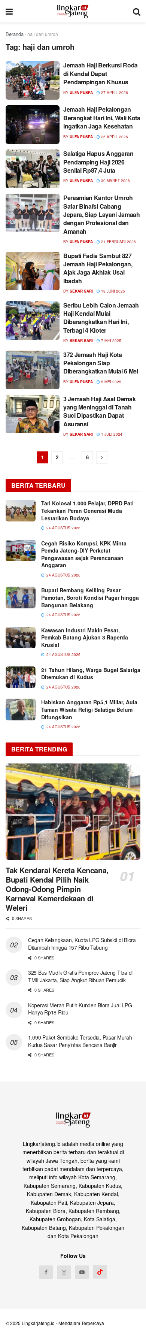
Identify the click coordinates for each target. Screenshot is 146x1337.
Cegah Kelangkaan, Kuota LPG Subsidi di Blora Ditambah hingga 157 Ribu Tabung (82, 943)
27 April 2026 (114, 92)
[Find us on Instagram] (64, 1272)
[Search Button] (136, 11)
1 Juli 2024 (111, 434)
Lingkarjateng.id (38, 1323)
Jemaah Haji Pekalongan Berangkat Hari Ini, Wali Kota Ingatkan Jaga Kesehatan (101, 117)
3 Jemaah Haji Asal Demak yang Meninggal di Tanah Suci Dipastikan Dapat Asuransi (99, 411)
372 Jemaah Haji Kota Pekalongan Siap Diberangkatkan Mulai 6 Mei (100, 363)
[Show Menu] (9, 11)
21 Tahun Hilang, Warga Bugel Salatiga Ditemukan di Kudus (90, 673)
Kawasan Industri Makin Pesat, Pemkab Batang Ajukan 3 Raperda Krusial (84, 637)
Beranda (15, 33)
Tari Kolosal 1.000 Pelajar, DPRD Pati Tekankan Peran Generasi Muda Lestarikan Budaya (87, 510)
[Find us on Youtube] (82, 1272)
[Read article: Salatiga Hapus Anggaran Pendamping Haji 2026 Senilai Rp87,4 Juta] (33, 168)
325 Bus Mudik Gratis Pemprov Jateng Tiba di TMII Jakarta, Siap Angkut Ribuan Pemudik (80, 976)
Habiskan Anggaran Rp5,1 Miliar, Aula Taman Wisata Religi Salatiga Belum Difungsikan (89, 709)
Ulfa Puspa (81, 92)
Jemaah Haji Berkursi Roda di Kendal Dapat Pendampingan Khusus (100, 73)
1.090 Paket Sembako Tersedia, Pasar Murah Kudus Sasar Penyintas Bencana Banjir (80, 1041)
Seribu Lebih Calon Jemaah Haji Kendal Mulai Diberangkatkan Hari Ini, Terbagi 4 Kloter (101, 318)
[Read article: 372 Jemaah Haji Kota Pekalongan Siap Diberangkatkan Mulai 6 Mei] (33, 370)
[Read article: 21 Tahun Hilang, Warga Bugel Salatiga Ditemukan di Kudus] (21, 677)
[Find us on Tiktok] (100, 1272)
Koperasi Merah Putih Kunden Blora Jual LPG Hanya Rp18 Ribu (80, 1008)
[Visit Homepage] (72, 11)
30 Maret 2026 (115, 180)
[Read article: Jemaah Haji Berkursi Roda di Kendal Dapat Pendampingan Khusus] (33, 80)
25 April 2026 (114, 136)
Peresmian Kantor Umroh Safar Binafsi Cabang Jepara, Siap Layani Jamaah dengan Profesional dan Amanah (101, 214)
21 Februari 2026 (118, 241)
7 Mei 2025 (110, 340)
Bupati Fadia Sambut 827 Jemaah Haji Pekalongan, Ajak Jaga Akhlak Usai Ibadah (98, 268)
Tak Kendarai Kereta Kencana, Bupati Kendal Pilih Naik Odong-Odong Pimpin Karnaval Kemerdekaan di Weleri (57, 889)
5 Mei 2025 (110, 381)
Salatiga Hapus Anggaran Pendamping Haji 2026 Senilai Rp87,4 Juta (98, 162)
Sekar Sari (81, 291)
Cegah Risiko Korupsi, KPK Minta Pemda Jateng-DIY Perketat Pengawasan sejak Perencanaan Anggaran (84, 554)
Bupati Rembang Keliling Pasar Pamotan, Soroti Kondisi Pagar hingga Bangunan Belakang (90, 597)
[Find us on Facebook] (46, 1272)
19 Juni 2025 (112, 291)
